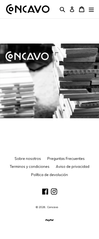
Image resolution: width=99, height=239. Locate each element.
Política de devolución (49, 174)
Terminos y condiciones (30, 166)
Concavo (52, 207)
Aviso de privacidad (72, 166)
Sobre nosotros (28, 158)
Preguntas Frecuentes (66, 158)
